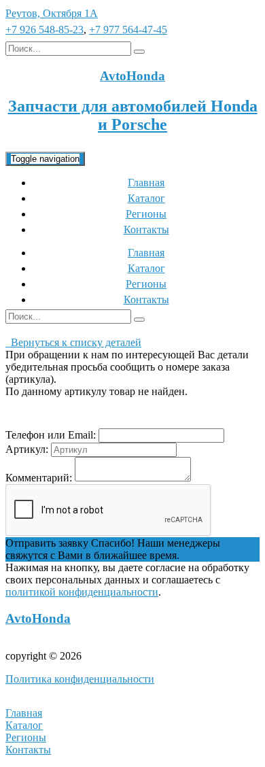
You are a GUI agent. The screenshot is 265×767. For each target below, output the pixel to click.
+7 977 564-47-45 (128, 29)
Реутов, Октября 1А (51, 13)
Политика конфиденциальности (79, 679)
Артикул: (26, 449)
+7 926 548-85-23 (44, 29)
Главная (146, 182)
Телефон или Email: (50, 435)
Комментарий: (38, 477)
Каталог (146, 198)
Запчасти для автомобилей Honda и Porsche (133, 115)
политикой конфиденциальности (81, 592)
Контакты (146, 229)
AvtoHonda (38, 618)
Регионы (146, 214)
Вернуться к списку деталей (73, 342)
